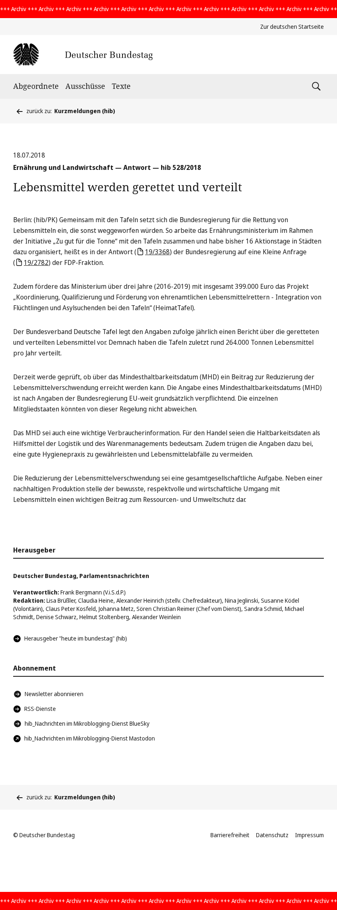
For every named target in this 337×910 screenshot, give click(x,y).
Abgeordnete (36, 86)
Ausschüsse (85, 86)
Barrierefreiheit (229, 835)
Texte (121, 86)
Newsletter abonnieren (54, 694)
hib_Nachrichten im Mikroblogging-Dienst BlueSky (87, 723)
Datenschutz (272, 835)
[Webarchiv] (82, 54)
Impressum (309, 835)
